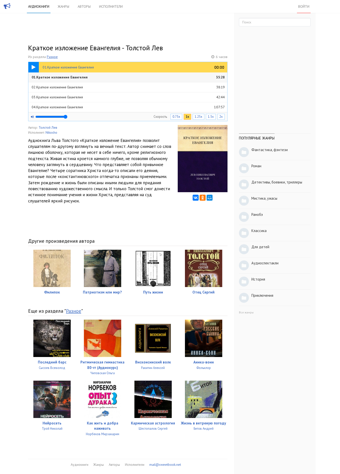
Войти (303, 6)
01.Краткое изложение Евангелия (128, 77)
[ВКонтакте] (196, 198)
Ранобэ (257, 214)
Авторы (84, 6)
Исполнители (111, 6)
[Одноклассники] (203, 198)
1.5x (211, 117)
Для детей (260, 246)
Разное (52, 57)
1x (187, 117)
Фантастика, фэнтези (269, 149)
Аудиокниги (38, 6)
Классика (259, 230)
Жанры (63, 6)
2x (221, 117)
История (258, 279)
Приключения (262, 295)
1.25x (198, 117)
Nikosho (51, 132)
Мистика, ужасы (264, 198)
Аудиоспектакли (265, 263)
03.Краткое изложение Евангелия (128, 97)
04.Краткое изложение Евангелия (128, 107)
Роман (256, 166)
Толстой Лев (48, 127)
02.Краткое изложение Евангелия (128, 87)
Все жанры (246, 312)
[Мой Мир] (210, 198)
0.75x (176, 117)
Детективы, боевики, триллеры (276, 182)
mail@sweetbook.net (165, 464)
